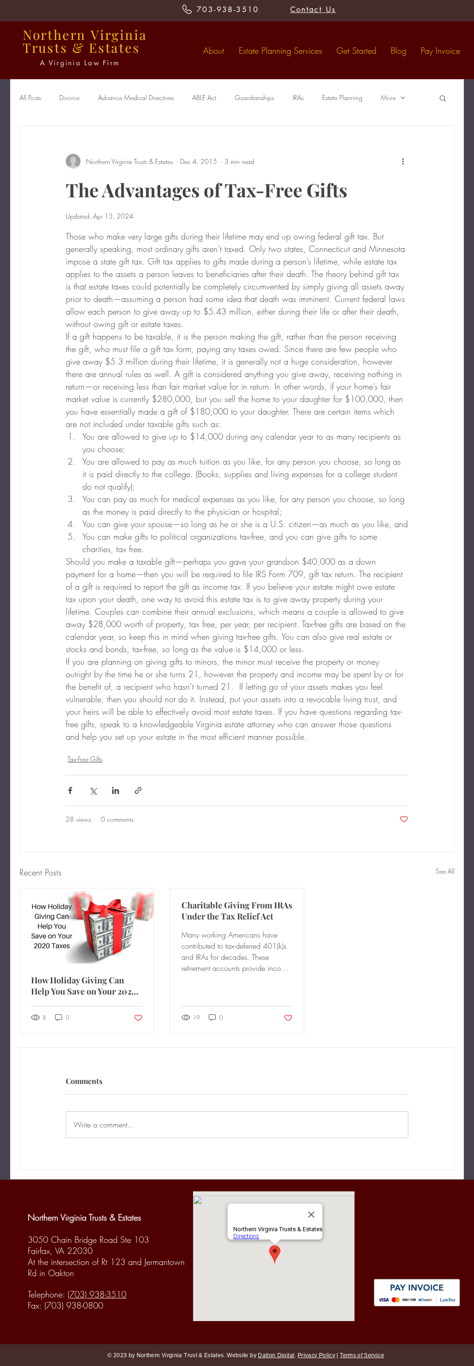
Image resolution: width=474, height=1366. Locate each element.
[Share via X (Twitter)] (92, 790)
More (388, 97)
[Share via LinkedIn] (115, 790)
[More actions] (402, 161)
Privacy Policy (316, 1355)
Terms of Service (362, 1355)
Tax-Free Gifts (85, 759)
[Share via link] (138, 790)
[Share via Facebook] (70, 790)
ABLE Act (204, 97)
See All (445, 871)
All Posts (30, 97)
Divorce (69, 97)
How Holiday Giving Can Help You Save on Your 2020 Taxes (84, 986)
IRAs (298, 97)
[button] (442, 97)
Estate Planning (342, 97)
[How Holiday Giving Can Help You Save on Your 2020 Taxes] (87, 925)
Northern (54, 34)
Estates (114, 47)
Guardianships (254, 97)
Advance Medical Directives (136, 97)
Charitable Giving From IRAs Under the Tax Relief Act (236, 911)
